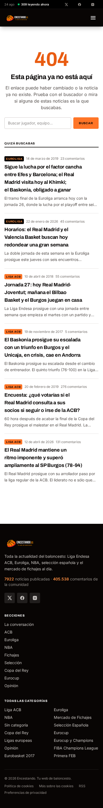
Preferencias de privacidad (25, 792)
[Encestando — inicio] (17, 18)
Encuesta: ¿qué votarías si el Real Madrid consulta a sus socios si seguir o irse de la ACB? (42, 402)
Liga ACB (13, 276)
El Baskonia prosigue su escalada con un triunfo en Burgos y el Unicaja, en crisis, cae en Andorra (42, 347)
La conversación (19, 624)
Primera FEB (65, 755)
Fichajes (11, 655)
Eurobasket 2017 (19, 755)
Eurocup (11, 678)
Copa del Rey (16, 670)
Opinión (11, 685)
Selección (13, 662)
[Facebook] (22, 598)
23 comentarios (72, 158)
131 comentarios (68, 442)
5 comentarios (76, 332)
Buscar (86, 123)
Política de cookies (19, 786)
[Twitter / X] (9, 598)
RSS (82, 786)
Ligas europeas (18, 740)
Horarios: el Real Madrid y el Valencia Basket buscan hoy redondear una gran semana (36, 237)
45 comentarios (72, 221)
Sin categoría (16, 725)
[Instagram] (35, 598)
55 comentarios (67, 276)
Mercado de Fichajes (72, 717)
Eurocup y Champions (73, 740)
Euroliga (14, 158)
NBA (8, 647)
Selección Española (71, 725)
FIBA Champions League (76, 748)
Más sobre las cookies (56, 786)
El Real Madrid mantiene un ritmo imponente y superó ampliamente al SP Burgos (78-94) (43, 457)
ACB (8, 632)
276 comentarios (74, 387)
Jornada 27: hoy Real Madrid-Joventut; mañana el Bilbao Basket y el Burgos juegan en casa (43, 292)
